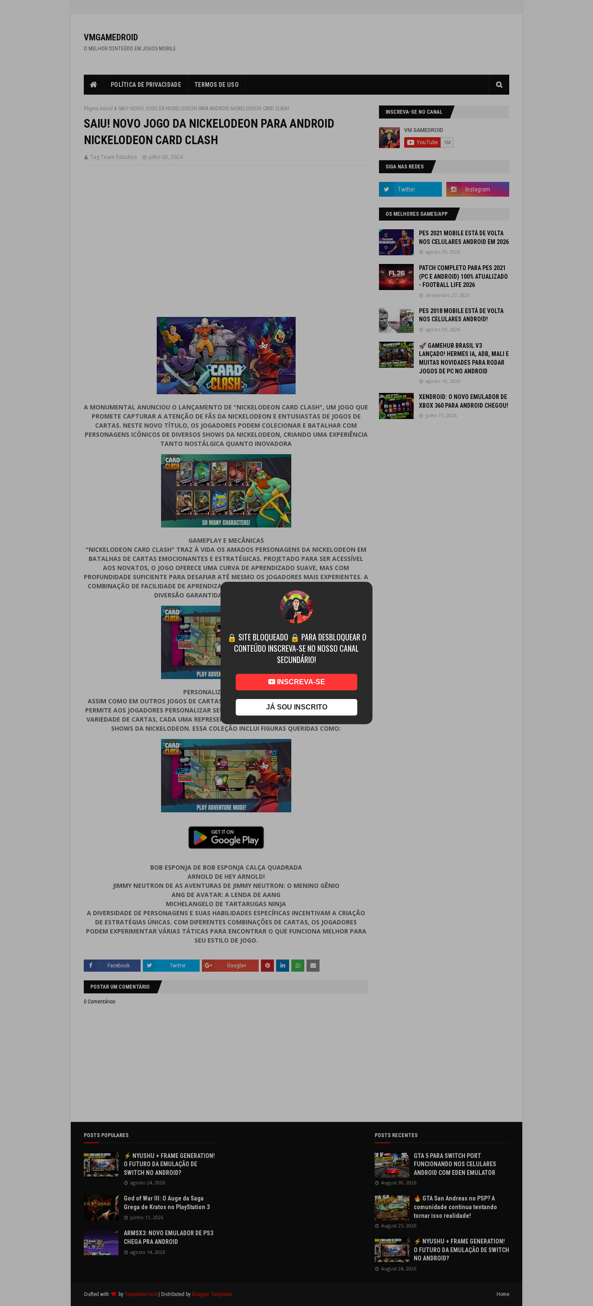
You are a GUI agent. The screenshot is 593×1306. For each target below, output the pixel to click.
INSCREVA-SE (300, 682)
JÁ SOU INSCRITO (296, 707)
